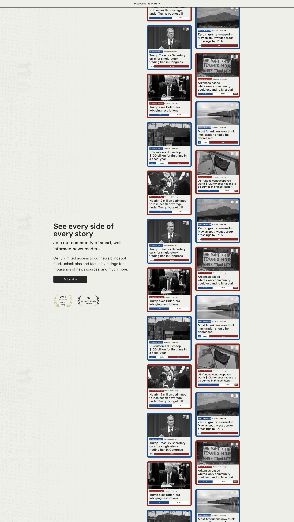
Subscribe (70, 279)
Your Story (154, 3)
